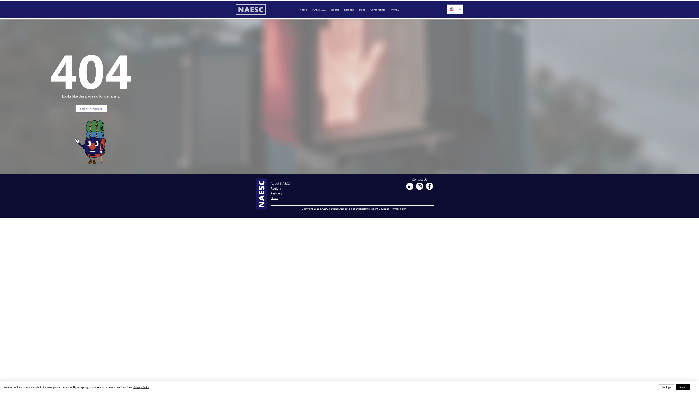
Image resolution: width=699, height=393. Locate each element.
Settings (666, 387)
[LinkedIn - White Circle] (409, 186)
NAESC (324, 208)
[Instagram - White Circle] (419, 186)
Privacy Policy (399, 208)
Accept (683, 387)
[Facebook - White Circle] (429, 186)
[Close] (694, 387)
